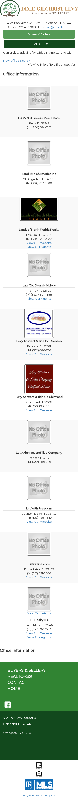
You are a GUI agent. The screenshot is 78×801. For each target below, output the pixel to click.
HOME (14, 688)
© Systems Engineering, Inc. (39, 795)
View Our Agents (39, 246)
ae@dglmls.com (58, 27)
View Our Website (39, 243)
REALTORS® (39, 44)
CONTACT (17, 682)
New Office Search (16, 60)
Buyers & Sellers (39, 34)
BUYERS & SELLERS (27, 670)
